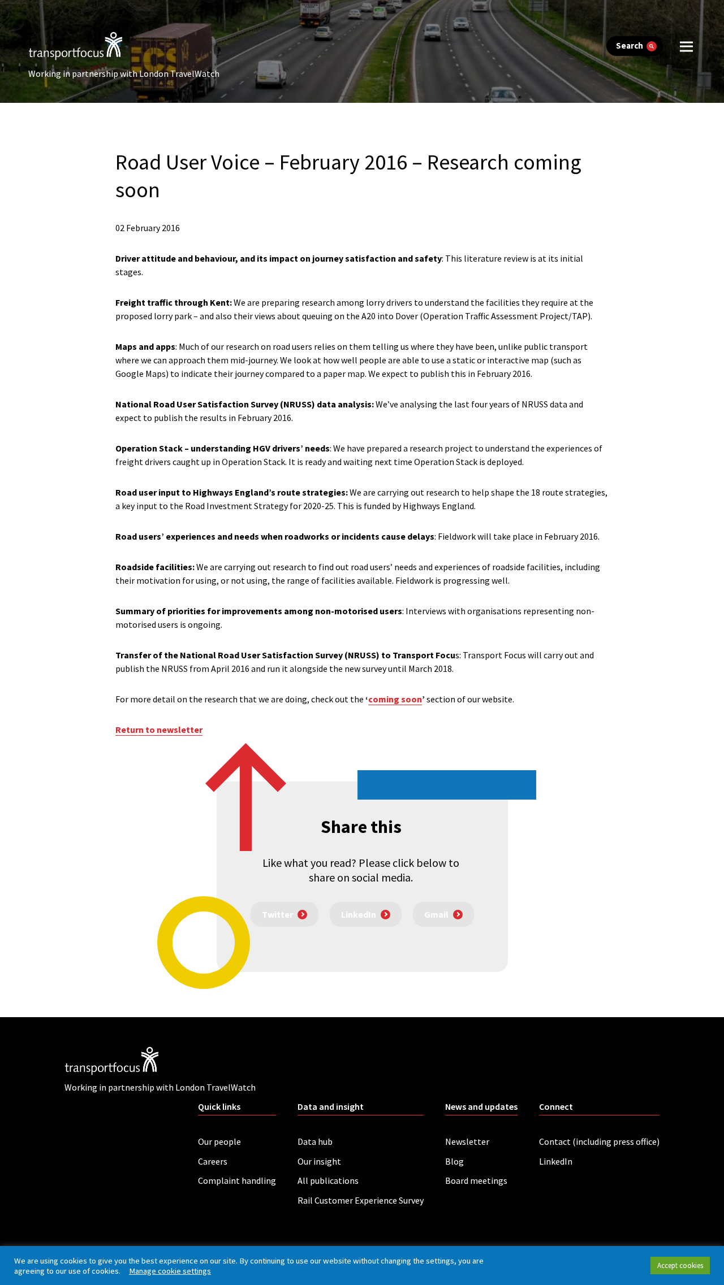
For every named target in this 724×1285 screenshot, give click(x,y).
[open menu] (686, 46)
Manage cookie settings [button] (170, 1271)
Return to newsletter (158, 729)
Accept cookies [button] (680, 1265)
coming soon (395, 699)
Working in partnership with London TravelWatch (123, 73)
